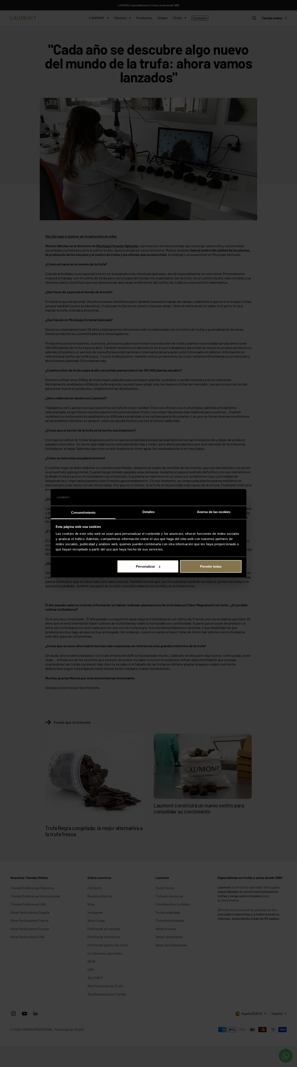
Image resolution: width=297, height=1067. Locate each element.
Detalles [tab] (148, 511)
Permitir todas (211, 566)
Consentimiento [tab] (83, 512)
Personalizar (145, 566)
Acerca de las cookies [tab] (213, 511)
